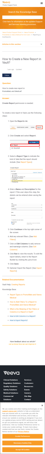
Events (27, 390)
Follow (7, 75)
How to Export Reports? (19, 320)
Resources (28, 386)
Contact (27, 399)
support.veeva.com (9, 411)
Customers (28, 383)
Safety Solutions (10, 390)
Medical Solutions (10, 393)
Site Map (27, 396)
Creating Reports (18, 284)
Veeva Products (29, 32)
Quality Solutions (10, 386)
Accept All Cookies (22, 450)
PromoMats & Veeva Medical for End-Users (16, 35)
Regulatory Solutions (12, 383)
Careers (27, 393)
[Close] (42, 405)
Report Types (26, 162)
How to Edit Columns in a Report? (23, 316)
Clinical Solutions (10, 380)
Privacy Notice (23, 431)
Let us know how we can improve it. (22, 344)
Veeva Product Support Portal (12, 32)
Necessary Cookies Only (23, 443)
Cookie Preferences (22, 436)
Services (27, 380)
